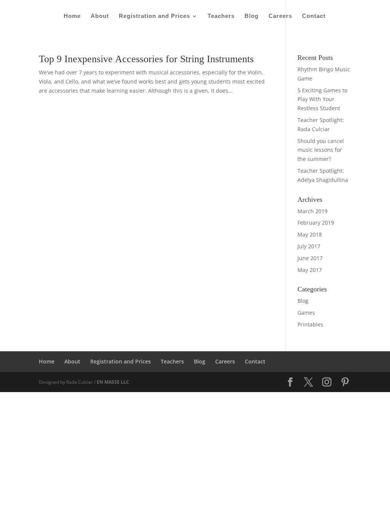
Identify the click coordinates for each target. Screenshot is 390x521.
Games (306, 312)
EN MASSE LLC (113, 382)
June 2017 (310, 258)
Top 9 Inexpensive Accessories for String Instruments (146, 58)
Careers (280, 16)
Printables (310, 324)
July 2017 (308, 246)
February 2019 (315, 222)
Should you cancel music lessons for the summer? (320, 150)
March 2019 (312, 211)
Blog (252, 16)
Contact (314, 16)
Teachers (221, 16)
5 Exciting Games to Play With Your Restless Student (322, 99)
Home (72, 16)
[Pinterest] (345, 382)
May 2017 (309, 269)
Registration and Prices (154, 16)
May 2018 (309, 234)
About (100, 16)
